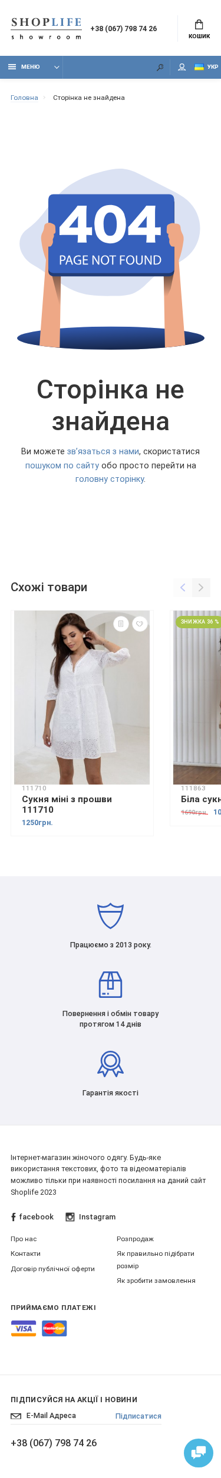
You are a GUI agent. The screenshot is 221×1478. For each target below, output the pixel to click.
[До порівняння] (121, 624)
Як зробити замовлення (156, 1280)
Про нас (24, 1239)
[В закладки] (140, 624)
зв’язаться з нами (103, 452)
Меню (30, 66)
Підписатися (138, 1416)
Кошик (199, 36)
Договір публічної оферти (53, 1269)
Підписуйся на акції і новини (74, 1399)
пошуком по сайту (62, 466)
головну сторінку (109, 479)
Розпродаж (135, 1239)
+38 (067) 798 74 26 (123, 28)
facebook (36, 1216)
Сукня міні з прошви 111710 (67, 804)
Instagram (97, 1216)
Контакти (26, 1253)
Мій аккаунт (182, 67)
